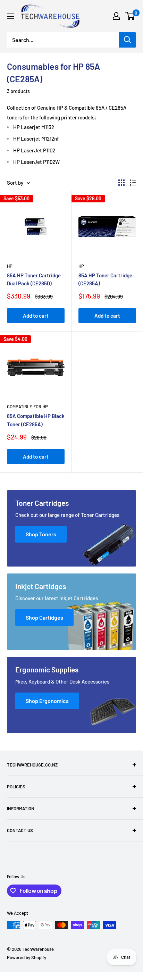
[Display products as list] (133, 182)
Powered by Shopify (26, 957)
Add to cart (36, 315)
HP (9, 266)
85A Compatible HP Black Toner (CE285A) (36, 420)
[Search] (127, 40)
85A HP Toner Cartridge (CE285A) (105, 279)
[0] (130, 16)
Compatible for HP (27, 406)
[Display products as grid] (121, 182)
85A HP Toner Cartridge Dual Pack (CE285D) (34, 279)
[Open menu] (10, 16)
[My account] (116, 16)
